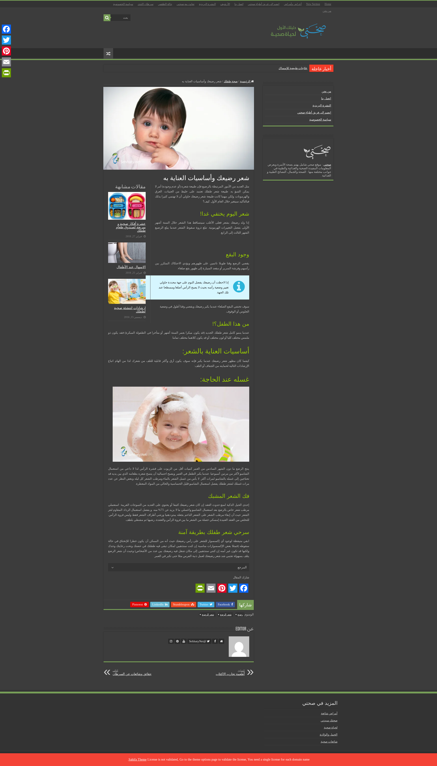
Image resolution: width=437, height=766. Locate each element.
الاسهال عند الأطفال (131, 267)
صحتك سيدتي (329, 720)
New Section (313, 4)
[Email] (6, 61)
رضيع (240, 614)
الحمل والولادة (329, 734)
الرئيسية (245, 81)
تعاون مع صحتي (185, 4)
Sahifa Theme (138, 759)
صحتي (327, 164)
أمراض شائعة (329, 713)
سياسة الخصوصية (123, 4)
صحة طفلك (231, 81)
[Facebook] (6, 29)
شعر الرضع (225, 614)
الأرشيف (225, 4)
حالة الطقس (165, 4)
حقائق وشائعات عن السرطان (132, 672)
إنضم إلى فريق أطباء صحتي (263, 4)
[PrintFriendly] (6, 72)
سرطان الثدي (145, 4)
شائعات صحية (329, 741)
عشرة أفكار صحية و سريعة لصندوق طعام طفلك (131, 227)
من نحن (327, 11)
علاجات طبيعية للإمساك (293, 68)
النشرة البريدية (207, 4)
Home (328, 4)
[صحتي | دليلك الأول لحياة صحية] (293, 28)
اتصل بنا (238, 4)
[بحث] (107, 17)
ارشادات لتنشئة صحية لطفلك (130, 309)
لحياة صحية (331, 727)
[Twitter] (6, 40)
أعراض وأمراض (293, 4)
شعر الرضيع (208, 614)
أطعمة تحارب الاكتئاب (230, 672)
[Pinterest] (6, 50)
